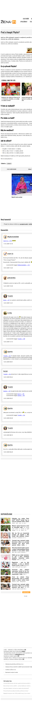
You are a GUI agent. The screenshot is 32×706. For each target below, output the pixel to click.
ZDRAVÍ (9, 163)
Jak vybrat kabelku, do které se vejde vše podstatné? (16, 688)
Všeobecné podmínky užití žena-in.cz (14, 664)
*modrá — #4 (7, 356)
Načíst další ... (26, 592)
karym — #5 (21, 394)
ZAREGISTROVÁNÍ (24, 224)
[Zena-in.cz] (9, 22)
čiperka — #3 (6, 391)
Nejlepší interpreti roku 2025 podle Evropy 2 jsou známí (16, 693)
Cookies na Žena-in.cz (10, 669)
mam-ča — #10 (7, 241)
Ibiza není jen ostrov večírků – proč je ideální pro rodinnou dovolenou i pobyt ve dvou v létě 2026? (17, 686)
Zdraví (29, 169)
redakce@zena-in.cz (19, 654)
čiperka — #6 (21, 395)
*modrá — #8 (21, 339)
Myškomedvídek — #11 (24, 265)
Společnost (23, 22)
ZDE (25, 650)
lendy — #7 (6, 300)
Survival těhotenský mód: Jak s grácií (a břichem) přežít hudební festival (17, 683)
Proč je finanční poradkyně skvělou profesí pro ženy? (15, 691)
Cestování (26, 19)
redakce (23, 651)
